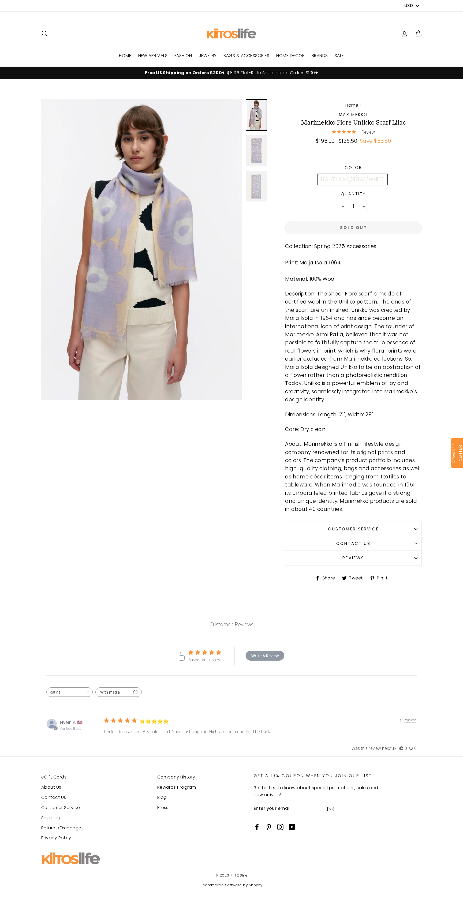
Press (163, 807)
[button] (418, 33)
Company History (176, 777)
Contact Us (353, 543)
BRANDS (320, 56)
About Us (51, 787)
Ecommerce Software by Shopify (231, 885)
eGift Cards (53, 777)
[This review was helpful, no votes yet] (401, 748)
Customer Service (353, 529)
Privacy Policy (56, 838)
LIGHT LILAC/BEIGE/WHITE (352, 179)
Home (351, 105)
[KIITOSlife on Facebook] (257, 826)
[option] (231, 72)
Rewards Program (176, 787)
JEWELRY (208, 56)
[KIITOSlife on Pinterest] (269, 826)
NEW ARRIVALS (153, 56)
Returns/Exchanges (62, 828)
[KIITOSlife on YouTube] (292, 826)
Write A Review (265, 655)
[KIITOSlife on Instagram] (280, 826)
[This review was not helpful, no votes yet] (411, 748)
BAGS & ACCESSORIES (246, 56)
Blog (162, 797)
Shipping (51, 818)
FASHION (183, 56)
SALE (339, 56)
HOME (125, 56)
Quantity (353, 194)
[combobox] (69, 692)
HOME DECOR (290, 56)
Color (353, 167)
